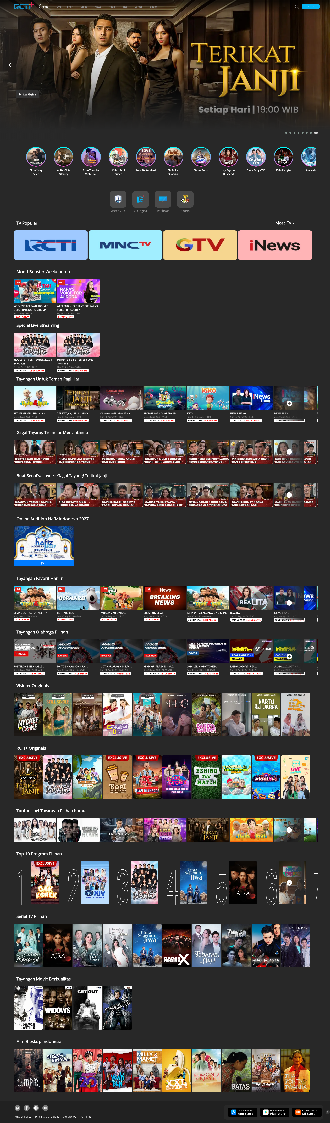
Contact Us (69, 1116)
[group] (242, 1112)
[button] (311, 6)
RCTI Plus (85, 1116)
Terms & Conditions (47, 1116)
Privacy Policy (23, 1116)
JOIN (44, 563)
